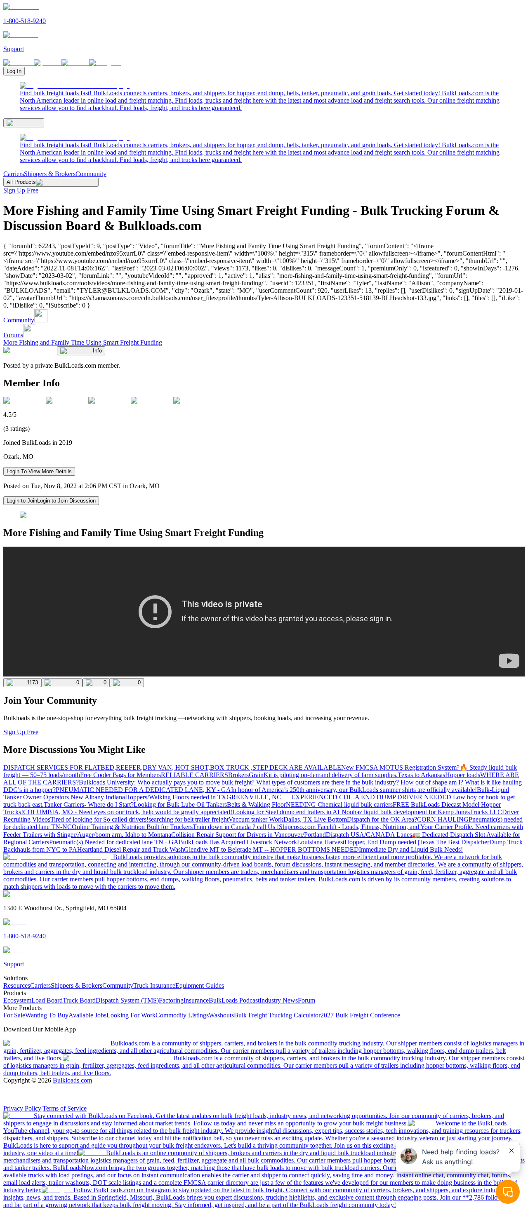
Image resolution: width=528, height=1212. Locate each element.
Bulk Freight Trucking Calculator (277, 1015)
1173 (32, 682)
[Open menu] (23, 122)
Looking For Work (131, 1015)
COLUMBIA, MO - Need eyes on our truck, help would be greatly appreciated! (127, 811)
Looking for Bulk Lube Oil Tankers (180, 804)
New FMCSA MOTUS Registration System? (400, 767)
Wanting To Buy (46, 1015)
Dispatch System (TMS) (127, 1000)
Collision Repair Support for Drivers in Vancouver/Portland (248, 834)
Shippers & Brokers (49, 173)
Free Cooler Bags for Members (120, 774)
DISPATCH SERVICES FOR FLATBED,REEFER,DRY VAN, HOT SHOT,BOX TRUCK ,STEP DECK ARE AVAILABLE (172, 767)
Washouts (221, 1015)
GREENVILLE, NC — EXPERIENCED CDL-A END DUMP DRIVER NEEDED (339, 797)
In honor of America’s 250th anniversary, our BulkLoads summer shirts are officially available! (354, 789)
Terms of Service (64, 1108)
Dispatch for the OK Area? (382, 819)
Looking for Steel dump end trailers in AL (287, 811)
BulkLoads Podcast (234, 1000)
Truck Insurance (154, 985)
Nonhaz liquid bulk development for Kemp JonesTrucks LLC (422, 811)
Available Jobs (87, 1015)
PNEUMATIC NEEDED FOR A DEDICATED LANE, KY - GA (143, 789)
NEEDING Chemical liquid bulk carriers (339, 804)
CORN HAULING (443, 819)
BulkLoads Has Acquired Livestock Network (238, 842)
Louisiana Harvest (320, 842)
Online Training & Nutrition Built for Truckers (132, 826)
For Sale (14, 1015)
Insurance (196, 1000)
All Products (21, 182)
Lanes (404, 834)
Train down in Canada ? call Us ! (236, 826)
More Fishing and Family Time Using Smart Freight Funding (82, 342)
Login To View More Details (39, 471)
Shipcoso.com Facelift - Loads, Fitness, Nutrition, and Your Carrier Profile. (377, 826)
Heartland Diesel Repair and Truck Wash (130, 849)
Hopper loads (462, 774)
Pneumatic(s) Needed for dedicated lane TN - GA (114, 842)
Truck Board (79, 1000)
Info (97, 351)
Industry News (278, 1000)
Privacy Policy (22, 1108)
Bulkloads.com (72, 1080)
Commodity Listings (182, 1015)
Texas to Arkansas (421, 774)
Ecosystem (17, 1000)
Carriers (13, 173)
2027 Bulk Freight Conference (360, 1015)
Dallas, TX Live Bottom (315, 819)
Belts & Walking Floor (256, 804)
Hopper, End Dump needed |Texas (390, 842)
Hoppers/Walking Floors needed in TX (175, 797)
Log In (14, 71)
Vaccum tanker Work (256, 819)
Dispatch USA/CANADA (361, 834)
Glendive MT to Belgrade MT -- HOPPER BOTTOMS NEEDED (271, 849)
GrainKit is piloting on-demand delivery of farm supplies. (323, 774)
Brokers (238, 774)
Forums (13, 334)
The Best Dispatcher (462, 842)
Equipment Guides (199, 985)
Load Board (47, 1000)
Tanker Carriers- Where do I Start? (89, 804)
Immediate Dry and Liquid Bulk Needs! (411, 849)
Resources (16, 985)
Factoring (171, 1000)
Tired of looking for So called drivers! (99, 819)
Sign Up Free (20, 190)
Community (90, 173)
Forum (306, 1000)
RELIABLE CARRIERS (194, 774)
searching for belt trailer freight (188, 819)
